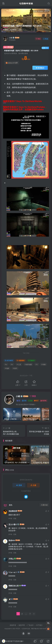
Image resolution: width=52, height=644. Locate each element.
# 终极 (43, 364)
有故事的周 (13, 511)
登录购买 (41, 68)
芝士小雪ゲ (13, 524)
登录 (20, 485)
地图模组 (22, 360)
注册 (34, 485)
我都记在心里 (14, 585)
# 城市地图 (28, 364)
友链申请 (13, 625)
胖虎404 (12, 540)
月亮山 (11, 558)
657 (37, 400)
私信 (46, 39)
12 (19, 400)
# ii (37, 364)
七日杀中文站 (25, 628)
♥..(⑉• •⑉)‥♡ (13, 572)
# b (12, 364)
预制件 (32, 360)
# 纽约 (15, 368)
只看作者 (44, 505)
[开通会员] (48, 628)
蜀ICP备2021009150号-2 (39, 628)
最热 (10, 505)
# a (6, 364)
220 (31, 400)
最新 (5, 505)
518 (25, 400)
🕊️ (10, 599)
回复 (14, 518)
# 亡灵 (19, 364)
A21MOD (13, 30)
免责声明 (22, 625)
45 (36, 11)
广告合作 (30, 625)
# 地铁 (7, 368)
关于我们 (39, 625)
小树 (10, 37)
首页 (6, 30)
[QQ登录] (26, 497)
